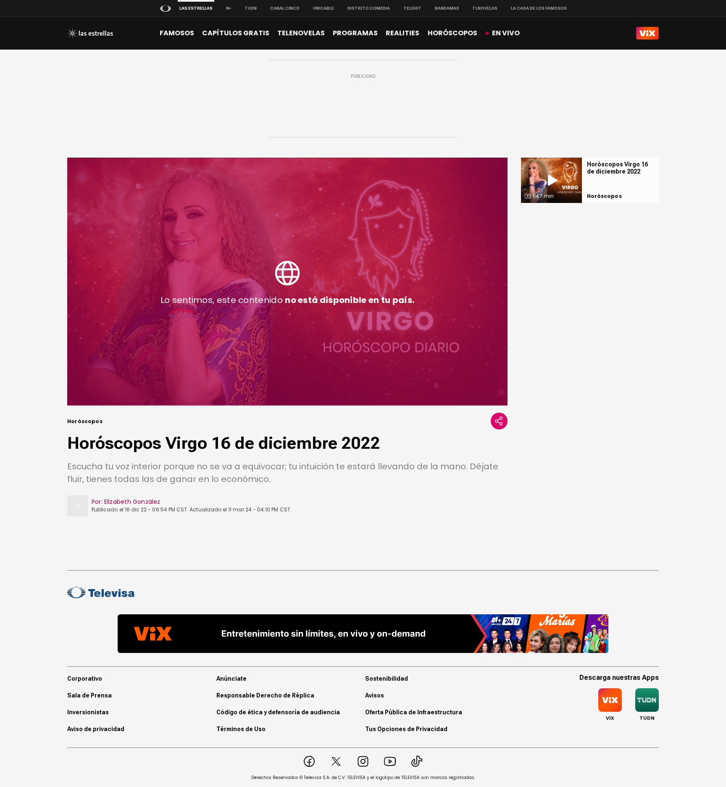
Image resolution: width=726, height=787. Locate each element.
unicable (323, 8)
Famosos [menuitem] (177, 33)
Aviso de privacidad (95, 729)
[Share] (499, 421)
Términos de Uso (241, 729)
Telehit (412, 8)
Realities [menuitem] (402, 33)
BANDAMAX (447, 8)
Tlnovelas (484, 8)
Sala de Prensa (89, 695)
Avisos (374, 695)
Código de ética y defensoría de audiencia (278, 712)
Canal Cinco (285, 8)
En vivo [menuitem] (506, 33)
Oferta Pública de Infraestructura (413, 712)
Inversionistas (88, 712)
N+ (228, 8)
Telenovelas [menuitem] (301, 33)
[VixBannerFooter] (363, 633)
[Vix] (647, 33)
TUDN (251, 8)
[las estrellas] (90, 33)
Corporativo (84, 678)
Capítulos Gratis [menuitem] (235, 33)
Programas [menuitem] (355, 33)
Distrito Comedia (368, 8)
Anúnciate (231, 678)
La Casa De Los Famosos (539, 8)
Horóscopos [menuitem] (452, 33)
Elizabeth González (132, 501)
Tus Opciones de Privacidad (406, 729)
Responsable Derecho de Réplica (265, 695)
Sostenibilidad (386, 678)
